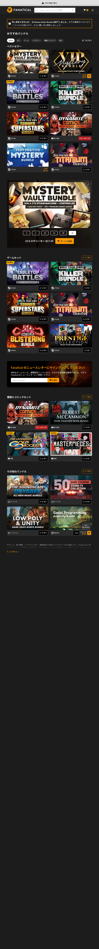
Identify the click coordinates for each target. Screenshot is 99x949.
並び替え (88, 40)
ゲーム (26, 40)
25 (72, 233)
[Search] (72, 10)
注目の (10, 40)
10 (45, 233)
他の (60, 40)
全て (18, 40)
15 (54, 233)
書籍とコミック (49, 40)
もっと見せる (12, 552)
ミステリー (36, 40)
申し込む (53, 380)
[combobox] (57, 10)
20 (63, 233)
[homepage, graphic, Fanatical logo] (19, 9)
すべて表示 (87, 258)
